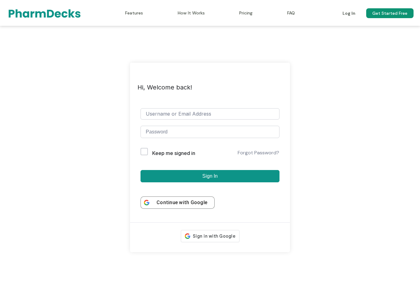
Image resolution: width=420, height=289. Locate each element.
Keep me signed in (173, 153)
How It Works (191, 13)
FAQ (291, 13)
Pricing (245, 13)
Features (134, 13)
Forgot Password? (258, 152)
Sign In (210, 176)
